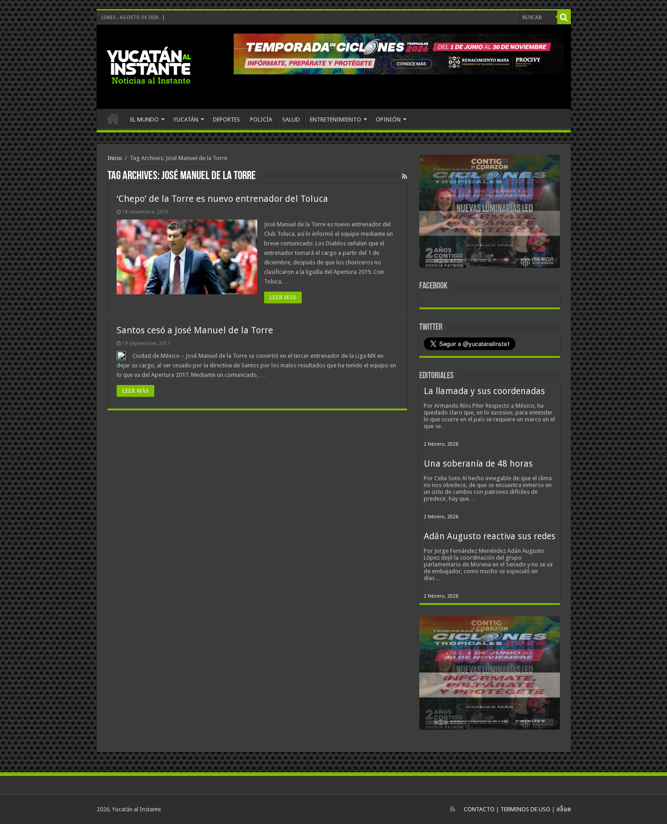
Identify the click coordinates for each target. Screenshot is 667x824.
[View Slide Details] (489, 213)
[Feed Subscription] (404, 176)
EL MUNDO (144, 119)
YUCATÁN (185, 119)
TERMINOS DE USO (525, 809)
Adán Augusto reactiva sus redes (489, 536)
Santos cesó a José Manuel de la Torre (195, 330)
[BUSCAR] (564, 17)
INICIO (113, 118)
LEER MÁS (283, 297)
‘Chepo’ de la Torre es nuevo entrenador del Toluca (222, 198)
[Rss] (452, 809)
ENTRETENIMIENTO (335, 119)
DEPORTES (226, 119)
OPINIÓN (388, 119)
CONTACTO (479, 809)
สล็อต (563, 809)
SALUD (291, 119)
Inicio (115, 158)
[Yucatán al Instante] (148, 65)
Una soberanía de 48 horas (478, 463)
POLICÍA (261, 119)
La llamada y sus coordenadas (484, 391)
